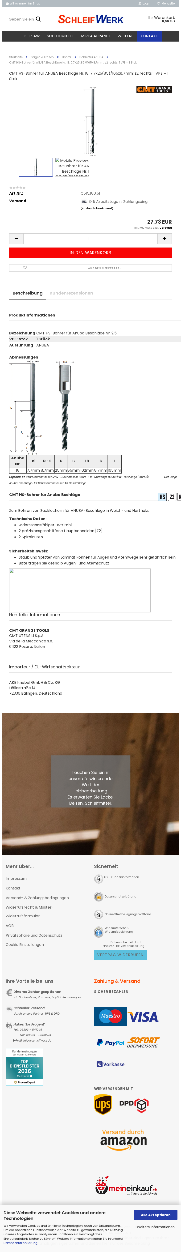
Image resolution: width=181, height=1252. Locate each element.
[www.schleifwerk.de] (90, 19)
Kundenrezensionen (71, 293)
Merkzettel (167, 3)
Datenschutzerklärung (20, 1243)
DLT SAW (32, 36)
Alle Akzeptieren (156, 1215)
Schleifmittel (60, 36)
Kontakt (149, 36)
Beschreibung (28, 293)
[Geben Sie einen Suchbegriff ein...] (38, 19)
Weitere (125, 36)
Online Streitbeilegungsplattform (128, 914)
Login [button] (145, 3)
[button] (16, 238)
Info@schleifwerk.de (37, 1040)
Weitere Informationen (156, 1227)
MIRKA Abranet (96, 36)
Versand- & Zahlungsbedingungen (37, 898)
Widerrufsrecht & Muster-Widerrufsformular (30, 912)
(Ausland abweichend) (97, 208)
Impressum (16, 878)
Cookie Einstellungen (25, 944)
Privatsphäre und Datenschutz (34, 935)
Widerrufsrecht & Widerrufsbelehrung (118, 930)
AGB (10, 925)
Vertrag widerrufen (120, 954)
